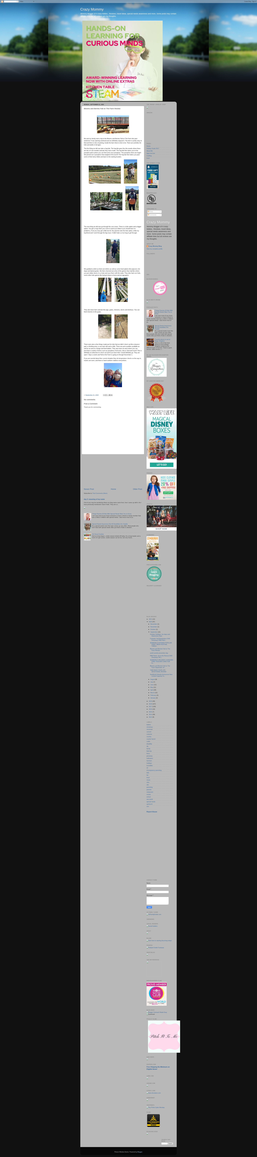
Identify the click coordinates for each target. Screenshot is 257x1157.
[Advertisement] (113, 471)
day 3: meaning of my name (94, 499)
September (154, 632)
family (148, 748)
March (152, 692)
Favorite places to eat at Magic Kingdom (162, 340)
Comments (152, 215)
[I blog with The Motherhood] (154, 976)
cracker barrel (151, 739)
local (148, 158)
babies (149, 724)
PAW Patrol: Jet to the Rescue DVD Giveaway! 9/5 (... (161, 656)
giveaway (149, 756)
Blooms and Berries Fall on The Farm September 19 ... (160, 666)
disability (149, 744)
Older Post (137, 489)
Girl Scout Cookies (98, 534)
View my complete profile (154, 249)
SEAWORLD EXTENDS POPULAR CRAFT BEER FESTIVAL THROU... (161, 644)
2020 (150, 622)
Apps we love (151, 153)
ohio (148, 782)
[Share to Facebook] (110, 395)
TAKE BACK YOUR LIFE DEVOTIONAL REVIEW (158, 670)
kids (148, 772)
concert (149, 732)
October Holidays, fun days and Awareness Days (160, 635)
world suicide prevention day (159, 653)
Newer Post (89, 489)
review (149, 794)
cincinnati (149, 729)
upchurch (149, 804)
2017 (150, 706)
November (153, 627)
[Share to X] (108, 395)
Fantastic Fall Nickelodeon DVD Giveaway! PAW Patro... (160, 639)
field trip (149, 751)
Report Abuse (152, 812)
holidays (149, 763)
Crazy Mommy (92, 9)
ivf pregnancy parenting (154, 770)
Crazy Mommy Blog (155, 246)
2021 (150, 619)
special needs (151, 801)
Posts (151, 211)
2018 (150, 704)
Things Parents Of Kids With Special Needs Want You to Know (111, 514)
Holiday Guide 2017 (153, 148)
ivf (147, 768)
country (149, 736)
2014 (150, 714)
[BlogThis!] (106, 395)
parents (149, 789)
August (152, 679)
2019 (150, 701)
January (153, 698)
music (148, 780)
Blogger (139, 1152)
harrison (149, 761)
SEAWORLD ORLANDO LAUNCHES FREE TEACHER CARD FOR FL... (161, 661)
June (152, 684)
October (153, 629)
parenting (150, 787)
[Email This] (104, 395)
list (147, 775)
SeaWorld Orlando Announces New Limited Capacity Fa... (161, 675)
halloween (150, 758)
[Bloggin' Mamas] (159, 295)
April (152, 690)
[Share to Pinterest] (112, 395)
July (151, 682)
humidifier (150, 765)
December (153, 624)
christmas (150, 727)
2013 (150, 717)
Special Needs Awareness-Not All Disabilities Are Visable (110, 524)
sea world (150, 799)
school (149, 797)
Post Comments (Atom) (100, 493)
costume (149, 734)
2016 (150, 709)
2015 (150, 712)
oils (148, 785)
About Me (150, 151)
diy (147, 746)
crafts (148, 741)
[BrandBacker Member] (152, 204)
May (151, 687)
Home (113, 489)
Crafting (149, 156)
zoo (148, 806)
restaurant (150, 792)
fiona (148, 753)
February (153, 695)
